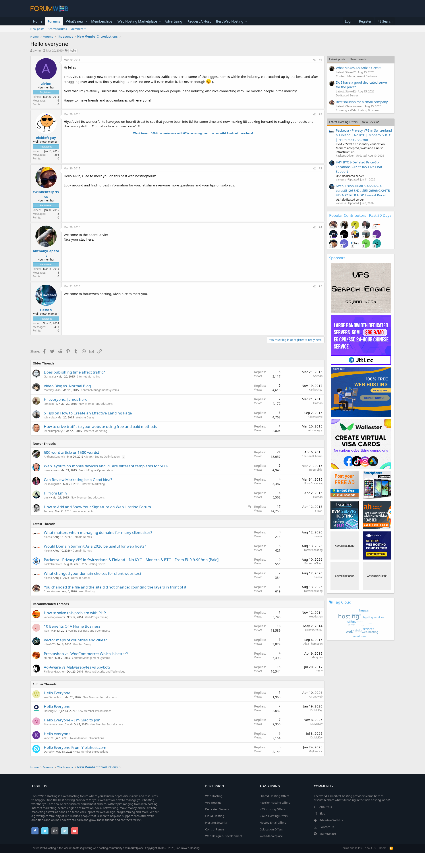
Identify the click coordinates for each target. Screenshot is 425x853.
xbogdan (317, 657)
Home (37, 21)
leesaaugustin (52, 484)
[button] (86, 21)
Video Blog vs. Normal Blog (67, 385)
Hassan (46, 309)
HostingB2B (51, 711)
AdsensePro (315, 417)
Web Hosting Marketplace (137, 21)
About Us (325, 807)
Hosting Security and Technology (105, 671)
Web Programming (96, 617)
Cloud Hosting (214, 816)
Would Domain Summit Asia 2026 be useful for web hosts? (95, 546)
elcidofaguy (46, 137)
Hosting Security (216, 822)
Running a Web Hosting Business (357, 110)
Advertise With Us (331, 820)
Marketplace (327, 834)
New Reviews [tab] (370, 122)
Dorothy (49, 751)
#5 (320, 286)
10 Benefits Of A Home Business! (73, 626)
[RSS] (391, 848)
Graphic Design (82, 644)
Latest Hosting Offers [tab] (343, 122)
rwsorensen (51, 470)
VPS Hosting (213, 803)
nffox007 (49, 644)
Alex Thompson (313, 644)
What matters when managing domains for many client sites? (98, 532)
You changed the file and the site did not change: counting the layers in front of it (115, 587)
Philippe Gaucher (54, 671)
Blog (322, 813)
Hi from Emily (55, 493)
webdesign (316, 616)
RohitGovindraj (313, 483)
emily (47, 497)
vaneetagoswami (54, 617)
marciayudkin (52, 390)
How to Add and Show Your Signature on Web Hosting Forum (97, 506)
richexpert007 (314, 630)
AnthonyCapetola (46, 253)
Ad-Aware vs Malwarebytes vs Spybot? (77, 667)
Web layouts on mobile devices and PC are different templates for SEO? (106, 465)
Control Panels (214, 829)
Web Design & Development (223, 836)
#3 (320, 168)
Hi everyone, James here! (66, 399)
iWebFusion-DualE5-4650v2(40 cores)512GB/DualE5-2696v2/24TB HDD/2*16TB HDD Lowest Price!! (363, 190)
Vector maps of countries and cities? (75, 639)
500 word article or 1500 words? (71, 452)
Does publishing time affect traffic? (74, 372)
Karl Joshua (316, 389)
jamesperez (51, 404)
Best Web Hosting (229, 21)
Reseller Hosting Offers (275, 803)
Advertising (173, 21)
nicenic (48, 537)
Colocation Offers (271, 829)
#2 (320, 114)
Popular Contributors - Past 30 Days (360, 215)
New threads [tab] (358, 59)
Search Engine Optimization (102, 456)
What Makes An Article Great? (358, 67)
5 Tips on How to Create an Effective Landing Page (88, 413)
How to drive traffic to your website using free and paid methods (100, 426)
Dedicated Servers (217, 809)
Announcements (83, 511)
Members (76, 29)
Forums (54, 21)
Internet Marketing (88, 376)
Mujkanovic (316, 751)
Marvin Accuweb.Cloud (58, 724)
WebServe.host (53, 697)
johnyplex (50, 417)
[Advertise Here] (344, 545)
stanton (48, 658)
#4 (320, 227)
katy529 (49, 738)
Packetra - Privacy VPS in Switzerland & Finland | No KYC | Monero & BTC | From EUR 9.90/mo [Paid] (131, 559)
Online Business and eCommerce (89, 631)
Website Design (85, 417)
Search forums (57, 29)
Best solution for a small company (362, 102)
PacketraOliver (53, 564)
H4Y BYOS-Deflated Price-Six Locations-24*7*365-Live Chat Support (359, 167)
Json (46, 631)
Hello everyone (57, 733)
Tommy (48, 511)
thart (320, 671)
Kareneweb (316, 696)
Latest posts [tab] (337, 59)
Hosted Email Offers (273, 822)
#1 (320, 60)
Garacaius (50, 376)
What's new (74, 21)
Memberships (101, 21)
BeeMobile (316, 470)
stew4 (319, 510)
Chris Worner (52, 591)
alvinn (37, 50)
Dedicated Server (347, 95)
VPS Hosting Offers (93, 564)
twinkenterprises (46, 194)
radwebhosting (313, 550)
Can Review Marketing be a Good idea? (78, 479)
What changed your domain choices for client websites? (92, 573)
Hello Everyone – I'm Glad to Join (72, 720)
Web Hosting (87, 591)
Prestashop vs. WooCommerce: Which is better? (86, 653)
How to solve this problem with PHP (75, 612)
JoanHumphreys (54, 431)
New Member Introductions (96, 404)
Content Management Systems (100, 390)
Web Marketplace (271, 836)
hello (73, 50)
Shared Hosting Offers (274, 796)
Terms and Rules (351, 848)
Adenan (318, 376)
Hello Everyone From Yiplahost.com (75, 747)
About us (370, 848)
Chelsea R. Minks (312, 456)
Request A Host (199, 21)
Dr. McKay (316, 710)
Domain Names (82, 537)
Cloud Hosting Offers (274, 816)
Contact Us (326, 827)
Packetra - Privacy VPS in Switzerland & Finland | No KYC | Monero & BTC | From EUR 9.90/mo (364, 135)
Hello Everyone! (57, 692)
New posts (37, 29)
